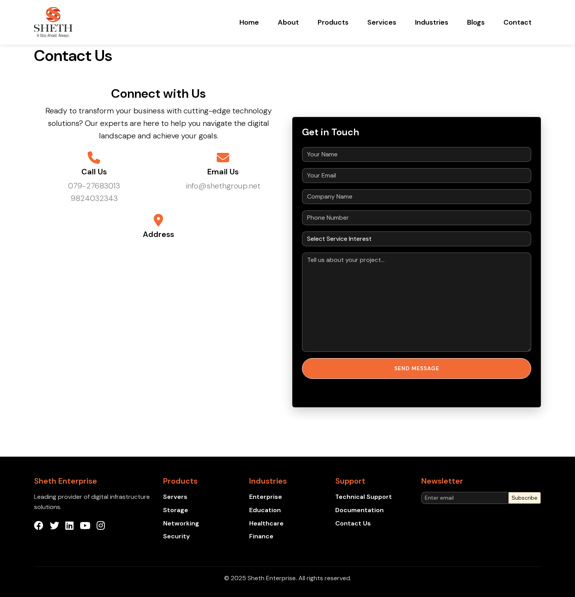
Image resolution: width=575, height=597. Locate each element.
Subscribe (524, 497)
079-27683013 (94, 186)
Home (249, 22)
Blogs (476, 22)
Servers (175, 497)
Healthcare (266, 523)
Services (381, 22)
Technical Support (363, 497)
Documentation (359, 510)
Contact (517, 22)
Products (333, 22)
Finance (261, 536)
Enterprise (265, 497)
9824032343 (94, 198)
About (288, 22)
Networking (181, 523)
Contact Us (353, 523)
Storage (175, 510)
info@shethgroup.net (223, 186)
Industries (431, 22)
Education (265, 510)
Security (176, 536)
